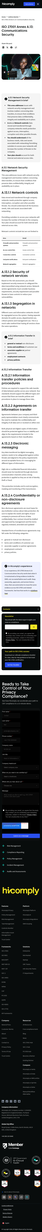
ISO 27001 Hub (28, 1042)
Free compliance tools (30, 1029)
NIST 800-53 (6, 964)
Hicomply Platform (29, 910)
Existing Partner (28, 1060)
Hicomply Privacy (7, 910)
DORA (4, 982)
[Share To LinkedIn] (3, 47)
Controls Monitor (7, 928)
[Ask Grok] (21, 1197)
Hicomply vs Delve (29, 1087)
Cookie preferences (7, 1206)
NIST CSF (5, 969)
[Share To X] (7, 47)
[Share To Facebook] (11, 47)
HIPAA (4, 987)
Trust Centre (6, 939)
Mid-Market (27, 955)
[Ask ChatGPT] (4, 1197)
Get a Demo (29, 4)
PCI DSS (4, 995)
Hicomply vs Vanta (29, 1069)
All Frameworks (7, 1013)
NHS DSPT (5, 960)
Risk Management (8, 919)
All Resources (27, 1025)
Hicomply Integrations (30, 919)
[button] (7, 1223)
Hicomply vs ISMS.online (31, 1078)
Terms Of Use (6, 1051)
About (4, 1034)
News (25, 1038)
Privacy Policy (10, 640)
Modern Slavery (7, 1217)
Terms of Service (7, 1213)
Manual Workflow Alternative (29, 1093)
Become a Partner (29, 1056)
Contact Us (5, 1042)
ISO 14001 (5, 978)
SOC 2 (4, 973)
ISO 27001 (5, 951)
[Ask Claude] (9, 1197)
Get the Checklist (13, 665)
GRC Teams (26, 964)
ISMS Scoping (27, 924)
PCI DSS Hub (27, 1051)
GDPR (4, 1000)
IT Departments (28, 973)
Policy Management (8, 915)
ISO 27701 (5, 1009)
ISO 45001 (5, 1004)
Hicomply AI (27, 915)
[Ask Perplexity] (26, 1197)
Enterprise (26, 951)
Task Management (8, 924)
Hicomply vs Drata (29, 1074)
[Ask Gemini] (15, 1197)
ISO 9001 (5, 955)
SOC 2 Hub (26, 1047)
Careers (4, 1038)
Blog (24, 1034)
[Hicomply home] (9, 4)
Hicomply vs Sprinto (29, 1083)
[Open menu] (38, 4)
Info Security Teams (29, 969)
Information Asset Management (8, 934)
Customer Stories (7, 1029)
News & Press (6, 1025)
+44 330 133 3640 (7, 1136)
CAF (3, 991)
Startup (25, 960)
